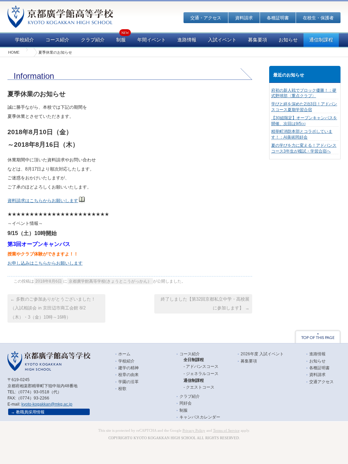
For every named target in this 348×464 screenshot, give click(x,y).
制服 (121, 39)
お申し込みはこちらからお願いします (45, 263)
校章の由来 (128, 374)
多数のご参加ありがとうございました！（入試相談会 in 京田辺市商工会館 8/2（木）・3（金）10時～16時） (52, 308)
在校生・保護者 (318, 17)
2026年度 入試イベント (262, 354)
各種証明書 (278, 17)
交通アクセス (321, 381)
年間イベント (151, 39)
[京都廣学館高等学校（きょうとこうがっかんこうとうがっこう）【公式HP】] (60, 23)
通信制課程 (321, 39)
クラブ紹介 (93, 39)
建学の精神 (128, 367)
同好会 (185, 403)
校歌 (122, 388)
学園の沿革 (128, 381)
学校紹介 (24, 39)
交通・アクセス (205, 17)
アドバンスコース (202, 366)
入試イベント (222, 39)
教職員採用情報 (30, 412)
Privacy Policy (193, 430)
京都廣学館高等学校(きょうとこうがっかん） (110, 281)
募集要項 (257, 39)
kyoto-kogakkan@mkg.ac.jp (46, 404)
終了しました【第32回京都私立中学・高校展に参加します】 (205, 304)
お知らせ (288, 39)
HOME (13, 52)
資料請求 (244, 17)
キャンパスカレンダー (199, 417)
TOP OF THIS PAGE (317, 336)
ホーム (124, 354)
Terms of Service (226, 430)
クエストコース (200, 387)
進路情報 (186, 39)
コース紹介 (57, 39)
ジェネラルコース (202, 373)
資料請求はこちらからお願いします (42, 200)
